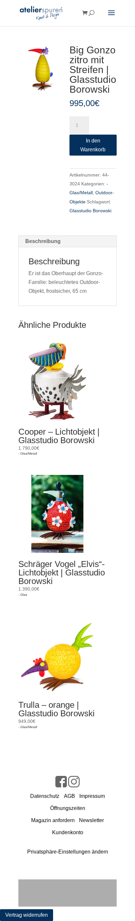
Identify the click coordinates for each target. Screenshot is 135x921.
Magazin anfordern (53, 820)
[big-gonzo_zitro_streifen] (42, 68)
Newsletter (91, 820)
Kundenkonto (67, 832)
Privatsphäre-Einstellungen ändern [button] (67, 852)
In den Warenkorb (93, 145)
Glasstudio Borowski (90, 210)
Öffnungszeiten (67, 808)
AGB (69, 796)
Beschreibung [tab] (43, 241)
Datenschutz (44, 796)
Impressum (92, 796)
